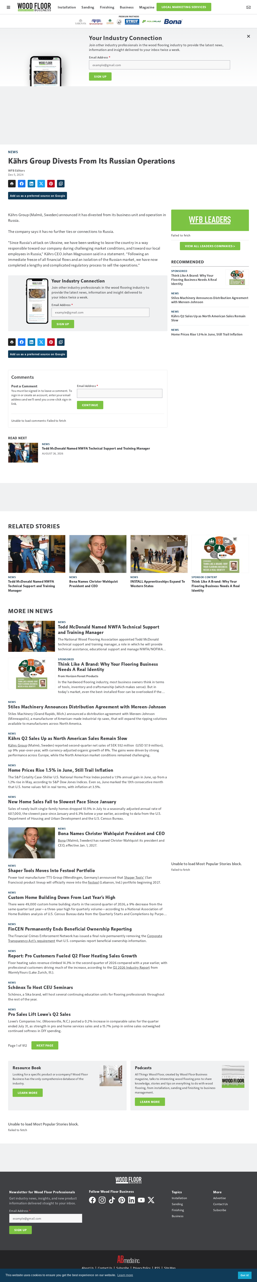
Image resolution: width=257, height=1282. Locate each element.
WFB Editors (16, 170)
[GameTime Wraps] (119, 22)
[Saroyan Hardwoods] (80, 22)
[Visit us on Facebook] (92, 1200)
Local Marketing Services (184, 7)
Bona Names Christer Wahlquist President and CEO (93, 583)
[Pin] (51, 183)
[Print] (12, 183)
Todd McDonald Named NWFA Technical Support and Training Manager (96, 448)
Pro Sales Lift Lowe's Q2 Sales (39, 1014)
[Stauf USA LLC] (132, 22)
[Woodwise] (96, 22)
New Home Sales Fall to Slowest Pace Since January (62, 801)
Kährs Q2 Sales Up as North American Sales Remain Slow (208, 318)
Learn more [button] (125, 1275)
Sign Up (100, 76)
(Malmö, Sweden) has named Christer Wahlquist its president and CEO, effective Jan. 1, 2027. (111, 842)
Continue (90, 405)
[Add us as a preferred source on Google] (61, 183)
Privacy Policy (142, 1268)
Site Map (170, 1268)
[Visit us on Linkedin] (131, 1200)
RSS (157, 1268)
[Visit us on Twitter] (151, 1200)
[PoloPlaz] (151, 21)
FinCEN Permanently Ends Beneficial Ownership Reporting (70, 929)
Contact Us (105, 1268)
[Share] (21, 183)
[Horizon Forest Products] (110, 22)
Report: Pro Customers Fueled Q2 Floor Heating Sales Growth (72, 956)
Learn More (28, 1093)
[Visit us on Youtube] (141, 1200)
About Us (88, 1268)
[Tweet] (41, 183)
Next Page (44, 1045)
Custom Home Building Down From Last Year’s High (62, 897)
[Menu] (8, 7)
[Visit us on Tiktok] (112, 1200)
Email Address (99, 57)
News (13, 152)
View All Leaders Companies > (210, 246)
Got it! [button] (245, 1275)
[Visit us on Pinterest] (121, 1200)
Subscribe (122, 1268)
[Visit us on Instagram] (102, 1200)
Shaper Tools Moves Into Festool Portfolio (51, 870)
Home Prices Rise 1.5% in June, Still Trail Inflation (207, 334)
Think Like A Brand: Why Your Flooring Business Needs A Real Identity (194, 279)
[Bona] (173, 21)
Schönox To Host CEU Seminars (40, 987)
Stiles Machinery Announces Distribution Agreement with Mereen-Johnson (209, 300)
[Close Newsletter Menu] (248, 36)
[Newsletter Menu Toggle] (248, 7)
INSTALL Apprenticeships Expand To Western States (157, 583)
